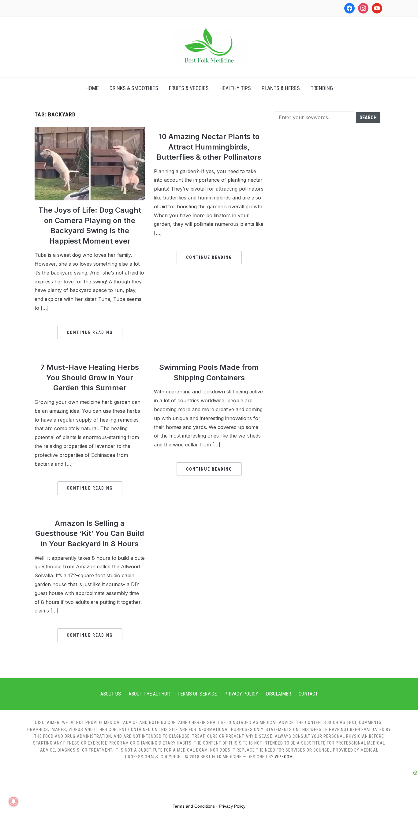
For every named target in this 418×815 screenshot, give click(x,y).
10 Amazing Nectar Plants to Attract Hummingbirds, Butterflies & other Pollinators (209, 146)
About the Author (149, 694)
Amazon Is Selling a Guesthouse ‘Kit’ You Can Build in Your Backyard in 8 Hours (89, 533)
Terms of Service (197, 694)
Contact (308, 694)
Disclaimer (278, 694)
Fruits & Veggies (189, 88)
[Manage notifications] (13, 801)
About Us (110, 694)
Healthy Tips (235, 88)
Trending (322, 88)
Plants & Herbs (281, 88)
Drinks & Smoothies (134, 88)
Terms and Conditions (194, 806)
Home (92, 88)
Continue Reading (90, 332)
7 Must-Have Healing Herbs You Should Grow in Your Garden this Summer (89, 377)
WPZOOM (284, 756)
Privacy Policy (241, 694)
